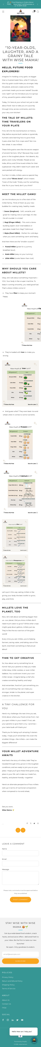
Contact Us (6, 1004)
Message (5, 869)
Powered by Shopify (20, 1041)
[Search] (38, 11)
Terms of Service (8, 989)
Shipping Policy (8, 985)
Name (4, 849)
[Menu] (3, 12)
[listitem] (20, 4)
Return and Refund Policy (12, 981)
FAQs (4, 1008)
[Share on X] (31, 823)
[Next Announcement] (37, 4)
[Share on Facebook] (27, 823)
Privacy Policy (7, 977)
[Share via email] (38, 823)
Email (4, 859)
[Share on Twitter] (34, 823)
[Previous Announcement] (3, 4)
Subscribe (20, 961)
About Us (5, 1000)
